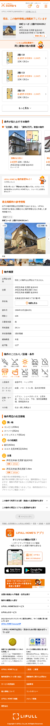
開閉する (46, 594)
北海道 (41, 523)
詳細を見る (39, 36)
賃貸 (34, 523)
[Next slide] (48, 239)
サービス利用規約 (8, 684)
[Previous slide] (1, 239)
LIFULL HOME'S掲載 (9, 699)
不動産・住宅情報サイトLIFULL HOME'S (16, 523)
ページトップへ (26, 517)
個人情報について (8, 691)
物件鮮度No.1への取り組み (11, 677)
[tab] (3, 262)
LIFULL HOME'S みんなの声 (11, 624)
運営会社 (4, 706)
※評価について (31, 11)
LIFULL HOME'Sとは (9, 669)
